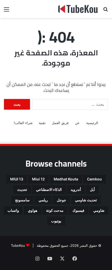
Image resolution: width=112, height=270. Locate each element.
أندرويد (76, 189)
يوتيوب (56, 221)
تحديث (22, 189)
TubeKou (18, 245)
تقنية (42, 123)
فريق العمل (60, 123)
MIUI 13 (16, 179)
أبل (92, 189)
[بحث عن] (105, 11)
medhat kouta (66, 179)
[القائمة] (6, 11)
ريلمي (43, 200)
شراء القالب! (23, 123)
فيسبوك (78, 210)
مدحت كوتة (55, 210)
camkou (94, 179)
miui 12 (38, 179)
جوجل (61, 200)
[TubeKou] (78, 9)
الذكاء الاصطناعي (49, 189)
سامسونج (22, 200)
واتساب (13, 210)
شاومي (98, 210)
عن (77, 123)
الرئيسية (92, 123)
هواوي (32, 210)
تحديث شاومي (86, 200)
